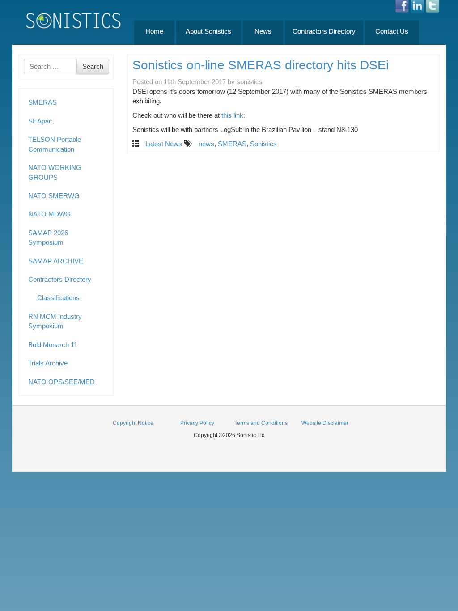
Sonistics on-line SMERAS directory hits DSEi (260, 65)
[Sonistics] (74, 20)
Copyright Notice (133, 423)
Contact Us (391, 31)
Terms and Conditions (261, 423)
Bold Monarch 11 (52, 344)
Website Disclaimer (324, 423)
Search (92, 66)
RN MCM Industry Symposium (55, 321)
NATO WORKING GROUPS (54, 172)
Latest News (163, 144)
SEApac (40, 121)
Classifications (58, 297)
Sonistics (263, 144)
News (262, 31)
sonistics (250, 81)
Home (154, 31)
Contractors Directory (324, 31)
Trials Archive (48, 363)
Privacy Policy (197, 423)
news (206, 144)
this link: (233, 115)
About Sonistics (208, 31)
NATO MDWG (49, 214)
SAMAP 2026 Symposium (48, 237)
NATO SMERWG (54, 195)
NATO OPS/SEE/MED (61, 382)
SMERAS (42, 102)
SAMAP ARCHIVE (55, 261)
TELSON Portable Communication (54, 144)
